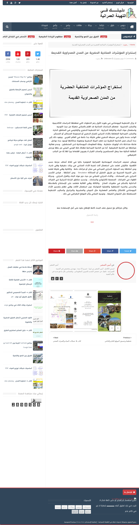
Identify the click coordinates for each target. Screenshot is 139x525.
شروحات (44, 26)
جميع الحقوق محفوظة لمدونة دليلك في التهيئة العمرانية (117, 522)
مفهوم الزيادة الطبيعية (54, 36)
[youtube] (11, 3)
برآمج (54, 26)
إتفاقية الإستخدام (91, 522)
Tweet (126, 251)
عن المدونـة (94, 2)
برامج (66, 26)
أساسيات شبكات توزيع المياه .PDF (18, 165)
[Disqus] (92, 382)
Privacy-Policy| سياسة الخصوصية (74, 522)
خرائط (101, 26)
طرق (112, 25)
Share (109, 251)
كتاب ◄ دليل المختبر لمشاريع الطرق (18, 330)
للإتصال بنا (128, 492)
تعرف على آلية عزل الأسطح (21, 178)
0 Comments (129, 59)
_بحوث (125, 45)
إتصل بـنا (83, 2)
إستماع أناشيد (107, 2)
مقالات (79, 25)
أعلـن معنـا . (73, 2)
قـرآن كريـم (120, 2)
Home (132, 45)
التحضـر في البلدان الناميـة (17, 36)
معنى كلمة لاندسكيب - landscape (19, 127)
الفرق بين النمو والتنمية (90, 36)
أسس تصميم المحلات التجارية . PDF (18, 114)
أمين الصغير (105, 265)
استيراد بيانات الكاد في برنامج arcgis (18, 305)
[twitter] (19, 3)
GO (92, 222)
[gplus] (15, 3)
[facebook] (7, 3)
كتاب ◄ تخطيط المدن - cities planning (18, 102)
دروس (122, 26)
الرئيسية (130, 2)
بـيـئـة (90, 25)
